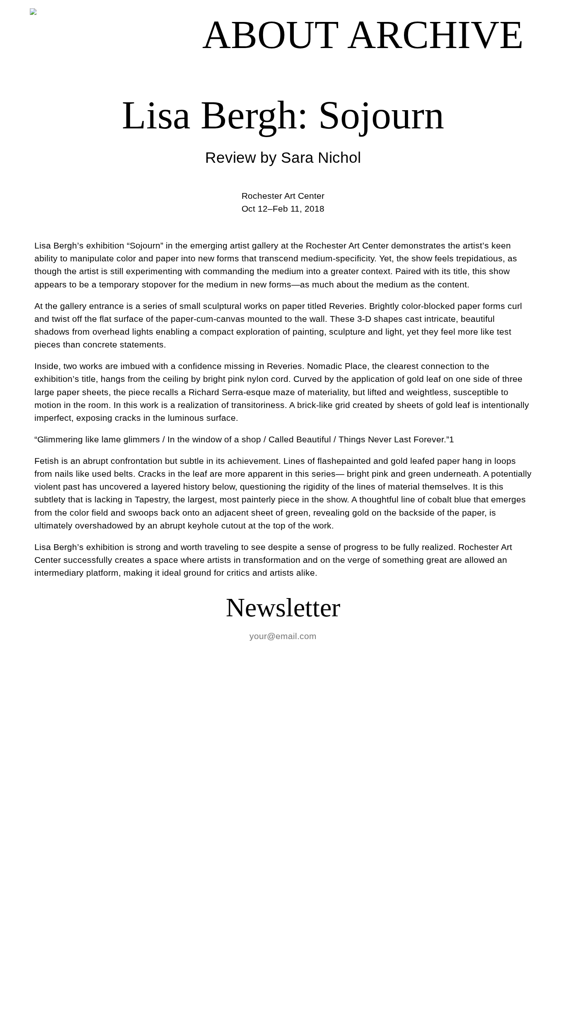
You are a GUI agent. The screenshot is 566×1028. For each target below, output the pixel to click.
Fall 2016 (41, 943)
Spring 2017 (54, 884)
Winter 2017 (54, 913)
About (270, 34)
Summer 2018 (63, 824)
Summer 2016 (63, 973)
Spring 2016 (54, 1003)
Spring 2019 (54, 794)
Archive (435, 35)
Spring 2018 (54, 854)
